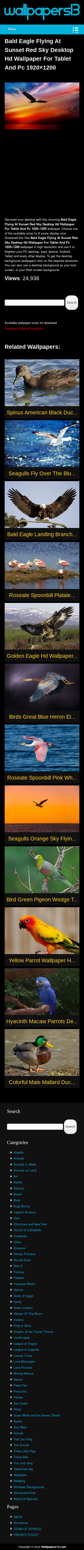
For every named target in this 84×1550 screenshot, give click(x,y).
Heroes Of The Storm (28, 1313)
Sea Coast (21, 1403)
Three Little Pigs (25, 1451)
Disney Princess (25, 1254)
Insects (19, 1319)
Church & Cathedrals (28, 1230)
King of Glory (22, 1325)
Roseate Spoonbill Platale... (42, 595)
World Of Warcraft (26, 1499)
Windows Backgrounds (29, 1487)
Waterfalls (20, 1475)
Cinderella (20, 1236)
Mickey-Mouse (23, 1373)
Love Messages (24, 1361)
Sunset (18, 1433)
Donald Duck (22, 1260)
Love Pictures (23, 1367)
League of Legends (26, 1349)
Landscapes (22, 1337)
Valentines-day (23, 1469)
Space (18, 1421)
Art (16, 1176)
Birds (17, 1200)
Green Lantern (23, 1307)
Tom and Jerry (23, 1463)
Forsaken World (24, 1284)
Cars (17, 1218)
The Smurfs (21, 1445)
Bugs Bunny (22, 1206)
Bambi (18, 1182)
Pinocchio (20, 1391)
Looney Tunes (23, 1355)
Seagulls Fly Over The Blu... (42, 473)
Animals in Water (25, 1164)
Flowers (19, 1277)
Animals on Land (25, 1170)
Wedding (19, 1481)
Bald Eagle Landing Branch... (42, 534)
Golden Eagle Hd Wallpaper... (42, 656)
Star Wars (20, 1427)
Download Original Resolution (24, 328)
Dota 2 (18, 1266)
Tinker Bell (21, 1457)
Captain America (25, 1212)
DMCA (18, 1517)
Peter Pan (20, 1385)
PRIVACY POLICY (26, 1534)
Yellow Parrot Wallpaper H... (42, 960)
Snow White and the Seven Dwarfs (37, 1415)
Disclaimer (21, 1522)
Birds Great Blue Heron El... (42, 717)
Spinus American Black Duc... (42, 412)
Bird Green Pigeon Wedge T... (42, 899)
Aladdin (19, 1152)
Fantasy (19, 1272)
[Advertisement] (42, 174)
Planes (18, 1397)
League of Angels (25, 1343)
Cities (17, 1242)
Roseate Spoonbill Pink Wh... (42, 778)
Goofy (18, 1301)
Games (18, 1289)
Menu (12, 29)
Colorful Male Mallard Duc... (42, 1082)
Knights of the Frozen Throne (33, 1331)
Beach (18, 1194)
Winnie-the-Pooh (25, 1493)
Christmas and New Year (30, 1224)
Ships (17, 1409)
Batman (19, 1188)
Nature (18, 1379)
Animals (19, 1158)
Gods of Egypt (23, 1296)
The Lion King (23, 1439)
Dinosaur (19, 1248)
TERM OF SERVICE (28, 1529)
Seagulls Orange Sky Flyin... (42, 839)
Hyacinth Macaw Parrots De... (42, 1021)
